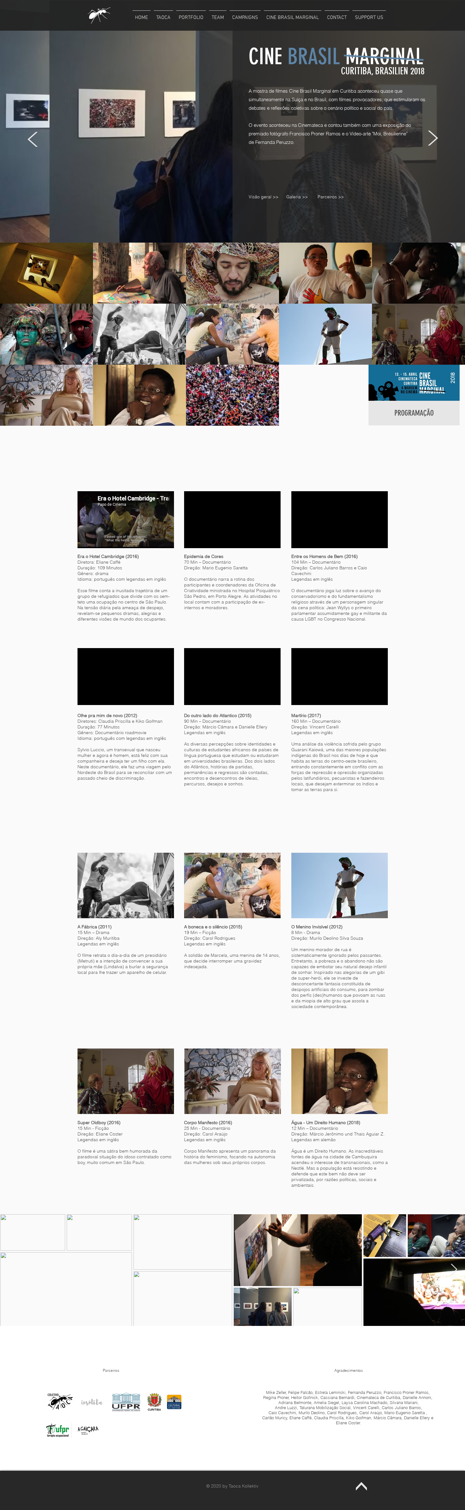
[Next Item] (454, 1270)
